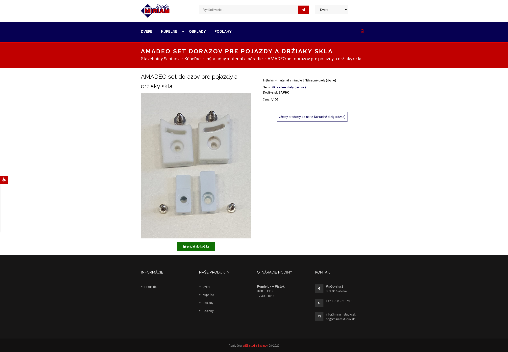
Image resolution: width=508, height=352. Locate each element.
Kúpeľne (169, 31)
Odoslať (337, 68)
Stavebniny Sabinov (160, 58)
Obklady (197, 31)
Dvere (146, 31)
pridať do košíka (197, 246)
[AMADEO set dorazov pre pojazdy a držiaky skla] (196, 165)
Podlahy (223, 31)
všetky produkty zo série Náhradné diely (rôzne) (312, 117)
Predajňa (150, 287)
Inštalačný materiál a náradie (234, 58)
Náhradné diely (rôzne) (288, 87)
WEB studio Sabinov (255, 345)
